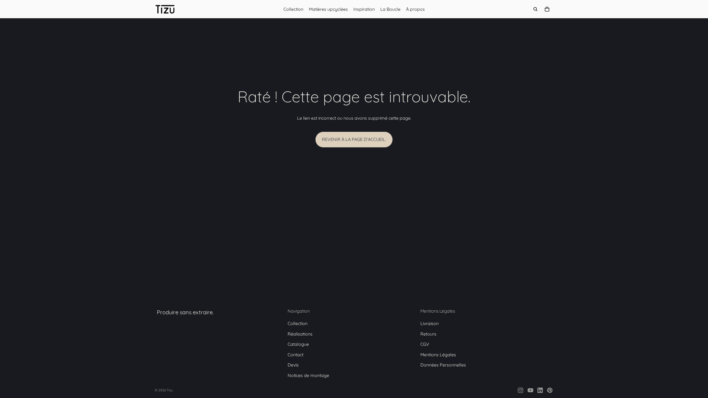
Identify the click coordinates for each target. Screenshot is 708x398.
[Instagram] (520, 390)
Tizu (170, 390)
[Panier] (547, 9)
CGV (424, 344)
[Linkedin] (540, 390)
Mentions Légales (438, 354)
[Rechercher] (535, 9)
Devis (293, 365)
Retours (428, 334)
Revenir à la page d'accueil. (354, 139)
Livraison (429, 323)
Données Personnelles (443, 365)
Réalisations (300, 334)
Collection (298, 323)
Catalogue (298, 344)
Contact (295, 354)
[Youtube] (530, 390)
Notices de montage (308, 375)
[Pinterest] (549, 390)
